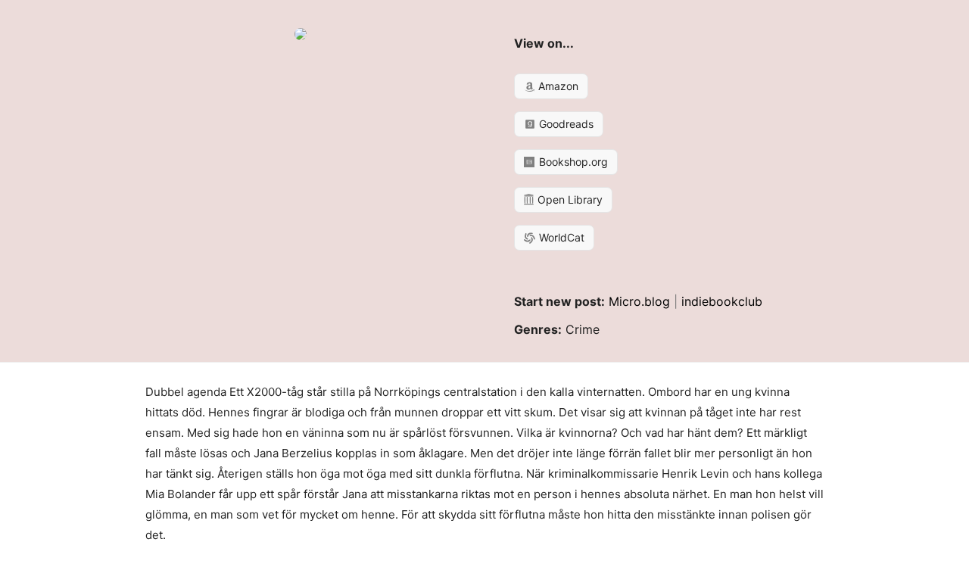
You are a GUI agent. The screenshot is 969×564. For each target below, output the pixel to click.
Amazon (556, 85)
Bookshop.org (572, 161)
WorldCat (560, 237)
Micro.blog (639, 301)
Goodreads (565, 123)
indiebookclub (721, 301)
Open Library (568, 199)
